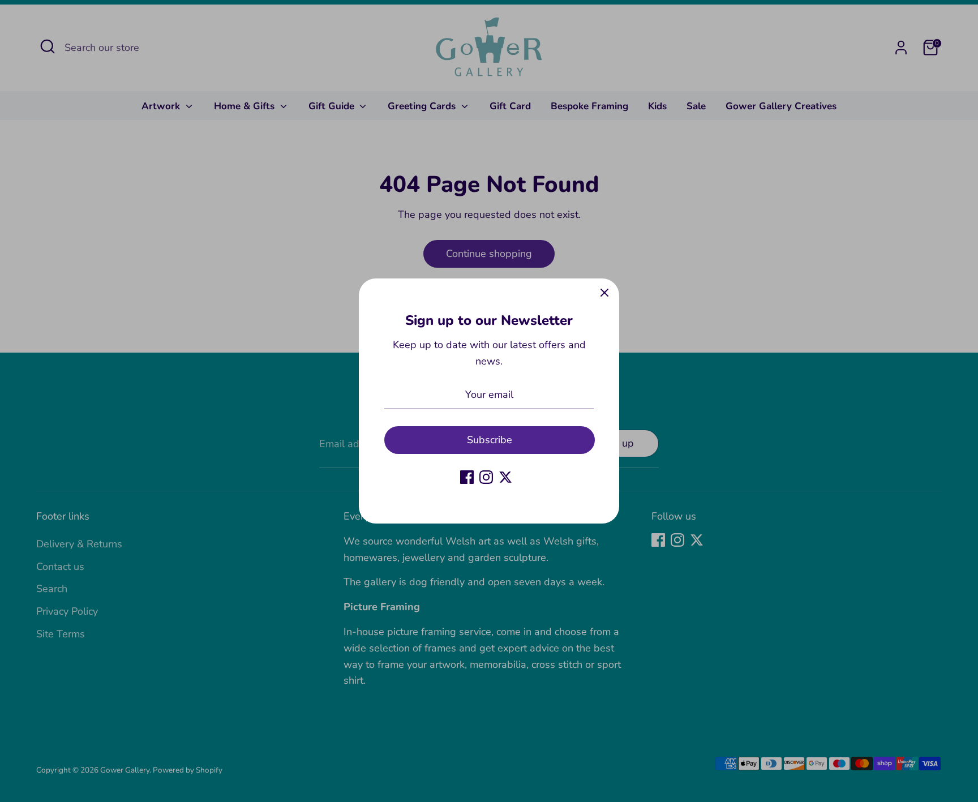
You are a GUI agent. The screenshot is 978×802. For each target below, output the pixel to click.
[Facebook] (467, 477)
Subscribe (489, 440)
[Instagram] (486, 477)
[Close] (604, 293)
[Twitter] (505, 477)
